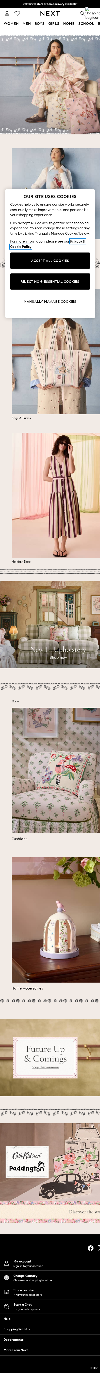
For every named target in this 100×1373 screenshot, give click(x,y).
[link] (7, 13)
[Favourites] (17, 13)
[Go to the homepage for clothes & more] (50, 13)
